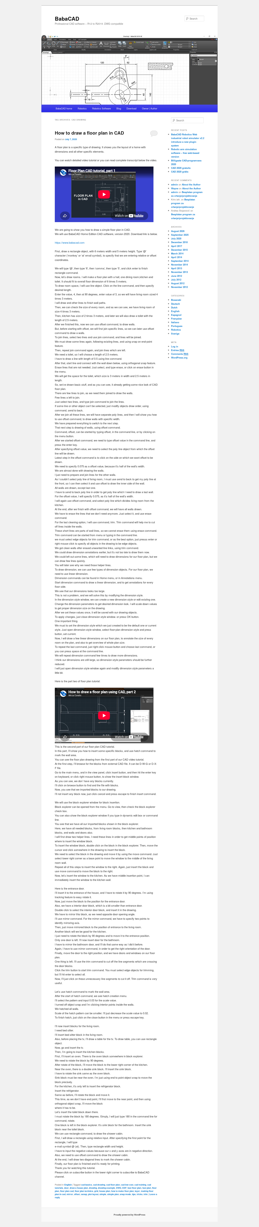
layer (137, 1191)
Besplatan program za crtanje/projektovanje (183, 203)
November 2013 (179, 272)
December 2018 (179, 242)
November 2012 (179, 287)
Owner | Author (149, 108)
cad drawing (99, 1184)
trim (146, 1194)
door (66, 1187)
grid (96, 1191)
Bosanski (176, 300)
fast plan (146, 1187)
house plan (104, 1191)
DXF (124, 1187)
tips (134, 1194)
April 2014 (176, 257)
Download (131, 108)
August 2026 (177, 231)
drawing (93, 1187)
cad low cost (127, 1184)
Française (176, 318)
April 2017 (176, 246)
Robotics (82, 108)
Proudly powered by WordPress (129, 1214)
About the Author (191, 184)
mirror (70, 1194)
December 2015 (179, 249)
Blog (118, 108)
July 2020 (176, 238)
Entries (177, 350)
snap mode (125, 1194)
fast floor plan (134, 1187)
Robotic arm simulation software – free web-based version (185, 152)
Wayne (174, 188)
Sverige (175, 333)
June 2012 (176, 276)
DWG (118, 1187)
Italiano (175, 322)
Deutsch (175, 303)
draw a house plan (79, 1187)
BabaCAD (67, 18)
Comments (179, 353)
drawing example (106, 1187)
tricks (140, 1194)
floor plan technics (84, 1191)
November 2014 (179, 264)
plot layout (93, 1194)
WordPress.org (179, 357)
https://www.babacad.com (70, 242)
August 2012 (177, 283)
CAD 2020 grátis (179, 171)
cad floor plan (113, 1184)
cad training (140, 1184)
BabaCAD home (64, 108)
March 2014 (177, 253)
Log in (174, 346)
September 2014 (180, 261)
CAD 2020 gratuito (181, 168)
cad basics (86, 1184)
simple (103, 1194)
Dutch (174, 307)
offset (77, 1194)
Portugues (176, 326)
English (68, 1184)
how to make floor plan (122, 1191)
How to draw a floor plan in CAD (89, 132)
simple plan (113, 1194)
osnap (84, 1194)
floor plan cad (67, 1191)
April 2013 (176, 268)
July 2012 (176, 279)
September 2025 (180, 234)
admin (174, 184)
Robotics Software (101, 108)
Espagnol (176, 314)
